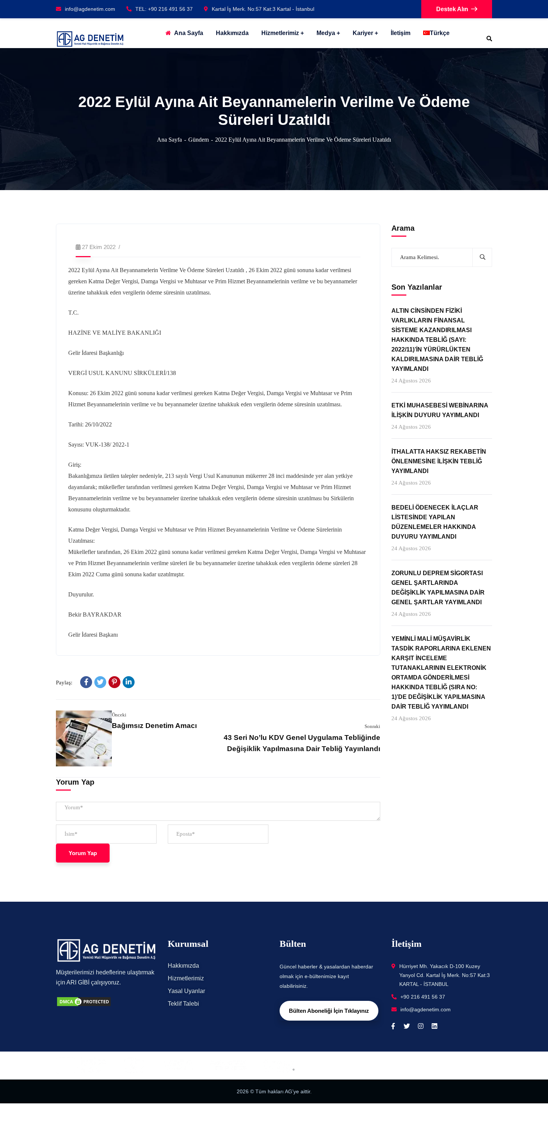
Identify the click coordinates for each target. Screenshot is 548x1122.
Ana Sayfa (169, 139)
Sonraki (372, 726)
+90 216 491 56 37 (422, 997)
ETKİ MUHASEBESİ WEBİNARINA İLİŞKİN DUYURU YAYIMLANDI (439, 410)
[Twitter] (100, 682)
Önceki (119, 715)
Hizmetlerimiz (280, 33)
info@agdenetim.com (90, 9)
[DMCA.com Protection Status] (84, 1000)
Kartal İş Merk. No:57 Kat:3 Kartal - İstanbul (263, 9)
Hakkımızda (183, 965)
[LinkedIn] (129, 682)
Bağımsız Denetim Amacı (154, 725)
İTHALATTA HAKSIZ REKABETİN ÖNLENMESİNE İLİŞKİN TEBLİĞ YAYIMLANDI (438, 461)
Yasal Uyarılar (186, 991)
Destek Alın (452, 9)
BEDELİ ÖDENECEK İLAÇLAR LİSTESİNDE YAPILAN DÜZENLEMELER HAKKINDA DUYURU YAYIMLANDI (434, 522)
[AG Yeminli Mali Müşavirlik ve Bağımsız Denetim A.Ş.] (90, 39)
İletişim (400, 33)
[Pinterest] (114, 682)
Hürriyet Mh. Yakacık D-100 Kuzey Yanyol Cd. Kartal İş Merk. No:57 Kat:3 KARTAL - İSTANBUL (444, 975)
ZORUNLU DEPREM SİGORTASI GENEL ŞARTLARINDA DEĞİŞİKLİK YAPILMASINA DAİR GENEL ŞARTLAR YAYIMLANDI (438, 588)
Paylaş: (64, 683)
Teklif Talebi (183, 1003)
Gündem (198, 139)
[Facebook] (86, 682)
